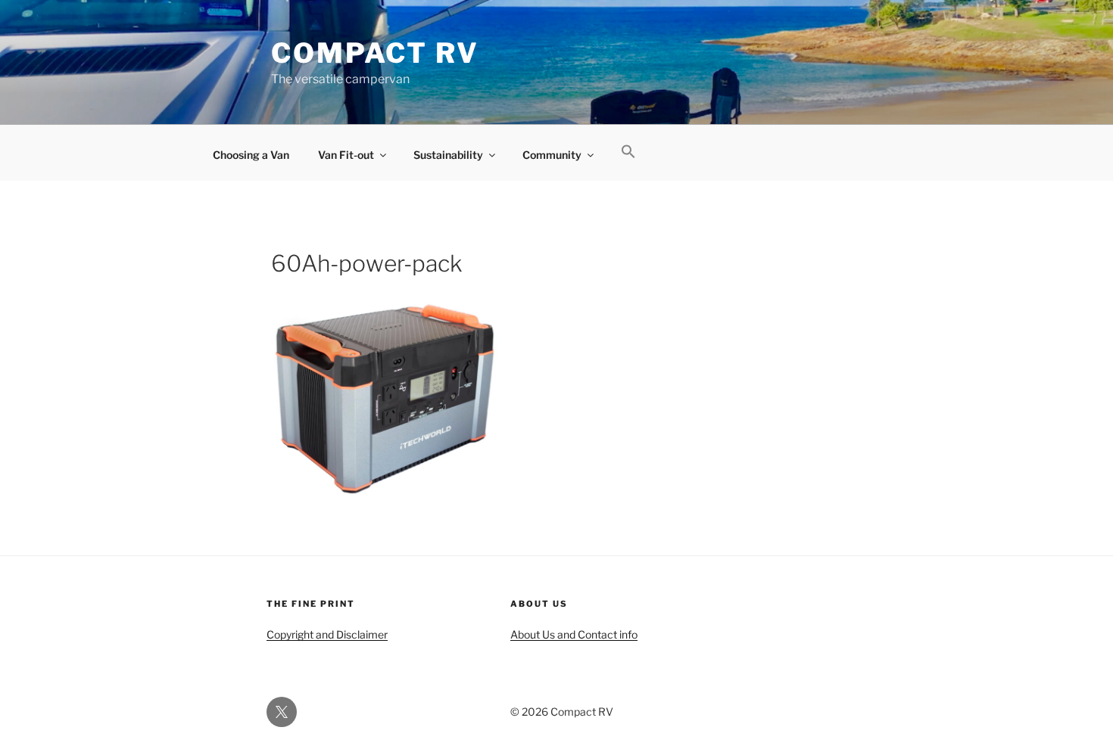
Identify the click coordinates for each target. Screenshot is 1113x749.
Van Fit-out (346, 154)
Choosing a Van (251, 154)
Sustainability (448, 154)
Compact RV (375, 53)
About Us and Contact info (574, 634)
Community (551, 154)
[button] (628, 152)
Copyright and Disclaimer (327, 634)
